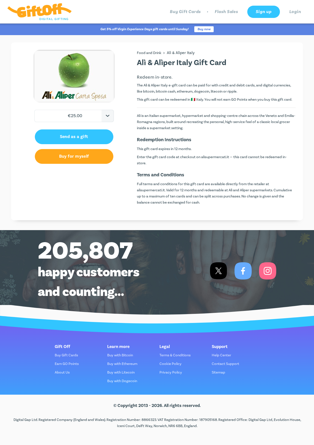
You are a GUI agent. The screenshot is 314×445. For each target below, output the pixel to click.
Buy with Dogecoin (122, 381)
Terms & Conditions (175, 355)
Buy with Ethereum (122, 364)
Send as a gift (74, 136)
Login (295, 11)
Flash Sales (226, 11)
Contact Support (225, 364)
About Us (62, 372)
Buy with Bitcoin (120, 355)
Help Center (221, 355)
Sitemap (218, 372)
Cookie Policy (170, 364)
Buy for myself (74, 156)
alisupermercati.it (215, 157)
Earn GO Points (67, 364)
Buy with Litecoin (121, 372)
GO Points (239, 99)
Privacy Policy (170, 372)
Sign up (263, 11)
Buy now (203, 29)
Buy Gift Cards (185, 11)
